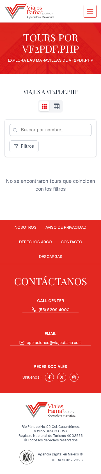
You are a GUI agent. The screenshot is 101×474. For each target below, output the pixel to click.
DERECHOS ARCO (35, 241)
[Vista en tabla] (57, 106)
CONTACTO (71, 241)
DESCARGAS (50, 256)
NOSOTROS (25, 227)
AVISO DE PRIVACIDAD (65, 227)
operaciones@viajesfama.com (54, 342)
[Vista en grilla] (44, 106)
